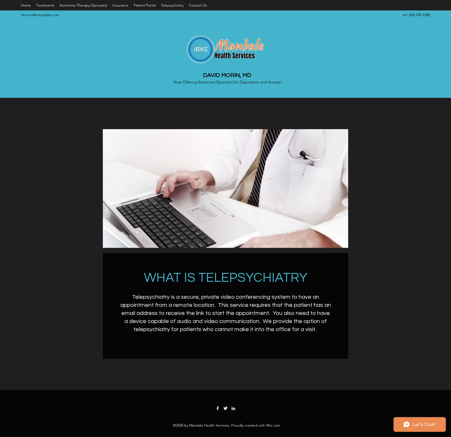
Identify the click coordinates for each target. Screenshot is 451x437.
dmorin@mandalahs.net (40, 15)
